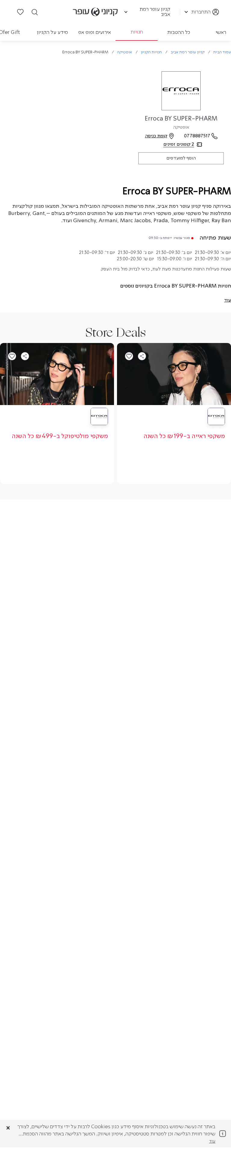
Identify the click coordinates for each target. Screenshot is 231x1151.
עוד (212, 1141)
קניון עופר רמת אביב (188, 52)
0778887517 (197, 136)
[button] (227, 300)
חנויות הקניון (151, 52)
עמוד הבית (222, 52)
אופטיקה (124, 52)
